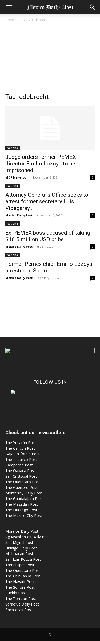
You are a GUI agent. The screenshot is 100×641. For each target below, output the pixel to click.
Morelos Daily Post (21, 531)
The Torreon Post (20, 598)
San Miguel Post (19, 542)
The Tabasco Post (21, 459)
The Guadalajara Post (24, 498)
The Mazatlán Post (21, 504)
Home (10, 20)
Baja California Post (22, 453)
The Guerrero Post (21, 487)
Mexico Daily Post (19, 215)
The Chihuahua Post (22, 576)
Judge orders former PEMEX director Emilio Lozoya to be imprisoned (40, 163)
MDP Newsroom (17, 177)
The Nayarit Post (20, 581)
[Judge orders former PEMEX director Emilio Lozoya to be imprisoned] (50, 128)
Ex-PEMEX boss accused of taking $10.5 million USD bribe (47, 236)
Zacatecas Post (18, 609)
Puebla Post (15, 592)
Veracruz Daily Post (22, 604)
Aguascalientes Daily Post (27, 536)
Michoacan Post (19, 553)
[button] (9, 7)
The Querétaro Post (22, 481)
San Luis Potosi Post (23, 559)
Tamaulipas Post (19, 564)
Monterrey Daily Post (23, 493)
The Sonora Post (20, 587)
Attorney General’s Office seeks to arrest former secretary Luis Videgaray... (46, 201)
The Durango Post (21, 509)
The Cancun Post (20, 448)
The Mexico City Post (23, 515)
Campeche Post (19, 465)
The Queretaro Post (22, 570)
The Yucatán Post (20, 442)
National (13, 148)
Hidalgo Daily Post (21, 548)
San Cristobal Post (21, 476)
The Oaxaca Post (20, 470)
